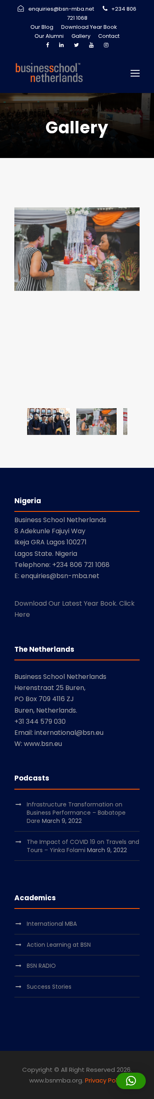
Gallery (80, 36)
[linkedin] (61, 45)
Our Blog (41, 27)
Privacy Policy (105, 1080)
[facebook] (47, 45)
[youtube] (91, 45)
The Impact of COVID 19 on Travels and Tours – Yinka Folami (83, 846)
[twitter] (76, 45)
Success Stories (49, 987)
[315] (77, 248)
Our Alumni (49, 36)
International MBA (52, 924)
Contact (109, 36)
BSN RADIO (41, 966)
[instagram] (106, 45)
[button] (131, 1081)
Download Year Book (89, 27)
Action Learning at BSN (59, 945)
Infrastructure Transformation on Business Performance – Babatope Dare (76, 812)
